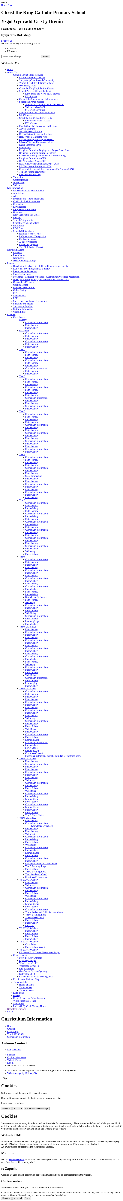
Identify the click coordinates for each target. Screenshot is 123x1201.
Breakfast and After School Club (28, 198)
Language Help (26, 968)
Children (11, 314)
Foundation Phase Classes (37, 120)
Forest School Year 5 (35, 947)
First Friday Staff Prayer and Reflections (38, 126)
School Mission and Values (26, 223)
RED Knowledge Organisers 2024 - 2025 (39, 163)
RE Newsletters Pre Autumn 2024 (35, 166)
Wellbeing (30, 551)
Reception (24, 330)
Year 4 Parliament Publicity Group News (44, 912)
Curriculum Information (36, 322)
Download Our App (16, 1009)
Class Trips (30, 944)
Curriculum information (36, 368)
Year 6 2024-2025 (27, 626)
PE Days (29, 925)
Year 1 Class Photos (34, 815)
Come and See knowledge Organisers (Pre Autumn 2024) (46, 169)
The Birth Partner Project (31, 247)
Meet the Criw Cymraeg (30, 957)
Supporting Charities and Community (37, 80)
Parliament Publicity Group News (41, 863)
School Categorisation (23, 220)
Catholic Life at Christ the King (28, 75)
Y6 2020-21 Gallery (28, 879)
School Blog (19, 1003)
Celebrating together (28, 244)
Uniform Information (23, 309)
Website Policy (14, 1060)
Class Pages (18, 317)
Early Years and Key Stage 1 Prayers (42, 93)
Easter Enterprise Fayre (30, 145)
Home (10, 69)
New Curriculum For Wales (26, 215)
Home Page (6, 5)
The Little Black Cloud (36, 874)
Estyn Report (19, 206)
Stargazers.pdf (14, 1049)
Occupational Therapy (23, 282)
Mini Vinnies (25, 115)
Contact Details (20, 180)
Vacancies (18, 177)
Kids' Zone (18, 992)
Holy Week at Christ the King (33, 136)
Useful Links (19, 311)
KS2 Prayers (31, 96)
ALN (15, 196)
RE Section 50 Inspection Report (28, 190)
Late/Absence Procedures (25, 271)
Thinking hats (25, 987)
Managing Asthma (22, 274)
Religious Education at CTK (32, 158)
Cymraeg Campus (27, 960)
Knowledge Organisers (36, 597)
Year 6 (22, 556)
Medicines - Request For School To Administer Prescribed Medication (46, 276)
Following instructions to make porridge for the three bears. (53, 756)
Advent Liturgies (27, 128)
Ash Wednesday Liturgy (30, 131)
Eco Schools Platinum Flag (26, 979)
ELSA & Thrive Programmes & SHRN (32, 268)
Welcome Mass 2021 (35, 107)
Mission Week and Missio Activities (36, 142)
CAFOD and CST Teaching (32, 77)
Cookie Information (16, 1057)
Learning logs (31, 683)
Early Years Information (24, 209)
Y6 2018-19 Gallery (28, 941)
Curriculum (18, 204)
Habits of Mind (26, 984)
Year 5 (22, 500)
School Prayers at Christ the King (35, 91)
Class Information (33, 476)
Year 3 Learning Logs (35, 866)
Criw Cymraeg (20, 955)
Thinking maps (26, 990)
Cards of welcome (27, 239)
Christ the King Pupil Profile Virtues (36, 88)
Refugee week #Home (29, 233)
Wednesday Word (27, 85)
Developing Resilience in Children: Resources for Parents (40, 266)
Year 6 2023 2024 (27, 688)
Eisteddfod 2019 (27, 974)
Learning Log (31, 799)
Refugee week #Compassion (32, 236)
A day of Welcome (28, 241)
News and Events (15, 250)
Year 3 (22, 411)
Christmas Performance (36, 877)
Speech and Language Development (30, 301)
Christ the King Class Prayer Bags (35, 118)
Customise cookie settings (36, 1108)
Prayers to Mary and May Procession (36, 139)
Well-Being (30, 613)
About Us (11, 72)
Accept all (18, 1108)
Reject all (6, 1108)
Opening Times (20, 285)
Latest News (19, 255)
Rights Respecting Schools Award (29, 998)
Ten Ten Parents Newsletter (32, 171)
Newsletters (18, 258)
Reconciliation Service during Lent (35, 134)
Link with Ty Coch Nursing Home (29, 1006)
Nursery (23, 320)
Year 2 (22, 376)
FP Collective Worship (29, 174)
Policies (17, 217)
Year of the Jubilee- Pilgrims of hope (36, 83)
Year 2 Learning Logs (35, 871)
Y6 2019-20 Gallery (28, 928)
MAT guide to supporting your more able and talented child (41, 279)
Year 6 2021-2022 (27, 818)
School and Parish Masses (31, 101)
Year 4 (22, 454)
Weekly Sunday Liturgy (24, 260)
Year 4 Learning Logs (35, 914)
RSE (15, 298)
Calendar (17, 252)
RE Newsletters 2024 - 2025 (32, 161)
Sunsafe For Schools (23, 303)
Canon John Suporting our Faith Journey (38, 99)
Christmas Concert (34, 753)
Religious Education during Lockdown (37, 153)
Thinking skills (20, 982)
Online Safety (19, 290)
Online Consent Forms (24, 287)
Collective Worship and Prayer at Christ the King (42, 155)
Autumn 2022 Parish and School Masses (44, 104)
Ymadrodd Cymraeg (29, 966)
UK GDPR (18, 225)
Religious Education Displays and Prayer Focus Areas (44, 150)
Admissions (18, 193)
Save (27, 1198)
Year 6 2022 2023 (27, 758)
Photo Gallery (31, 328)
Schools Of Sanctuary (23, 231)
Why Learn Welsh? (28, 963)
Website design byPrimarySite (22, 1073)
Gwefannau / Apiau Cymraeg (33, 971)
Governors (18, 212)
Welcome (17, 185)
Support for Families (23, 306)
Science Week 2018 (34, 917)
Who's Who (18, 182)
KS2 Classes (31, 123)
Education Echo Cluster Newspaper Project (39, 952)
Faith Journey (31, 325)
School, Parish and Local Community (37, 112)
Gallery (16, 995)
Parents (10, 263)
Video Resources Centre (24, 1001)
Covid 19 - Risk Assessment (26, 201)
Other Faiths (25, 147)
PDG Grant (18, 228)
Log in (10, 1011)
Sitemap (11, 1054)
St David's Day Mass (35, 110)
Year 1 (22, 349)
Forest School (31, 554)
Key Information (15, 188)
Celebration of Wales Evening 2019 (36, 976)
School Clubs (19, 295)
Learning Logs (32, 621)
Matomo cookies (16, 1159)
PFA (15, 293)
